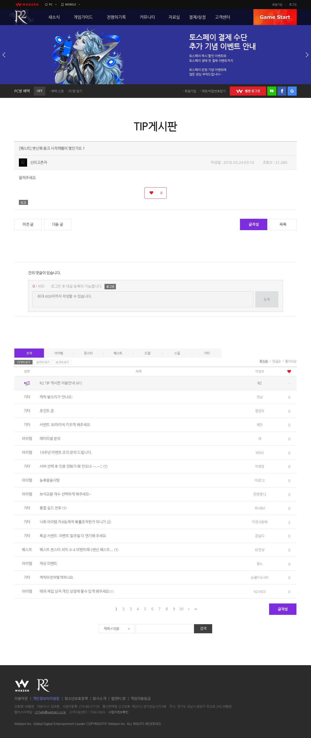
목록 (283, 224)
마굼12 (260, 480)
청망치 (259, 411)
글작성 (254, 224)
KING (260, 452)
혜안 (260, 425)
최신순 (264, 361)
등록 (266, 299)
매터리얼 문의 (50, 438)
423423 (259, 591)
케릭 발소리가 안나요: (56, 397)
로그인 (293, 4)
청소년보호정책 (76, 698)
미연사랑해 (260, 522)
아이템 (58, 353)
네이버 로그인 (271, 91)
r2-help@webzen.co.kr (50, 712)
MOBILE (70, 4)
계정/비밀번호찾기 (213, 91)
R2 (21, 17)
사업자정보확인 (118, 712)
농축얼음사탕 (50, 480)
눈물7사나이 (259, 577)
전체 (29, 353)
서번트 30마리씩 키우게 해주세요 (65, 424)
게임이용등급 (140, 698)
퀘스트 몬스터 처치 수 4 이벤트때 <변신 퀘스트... (79, 549)
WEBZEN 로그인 (248, 91)
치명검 (259, 466)
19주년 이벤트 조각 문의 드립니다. (66, 452)
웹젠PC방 (118, 698)
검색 (203, 628)
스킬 (177, 353)
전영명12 (259, 494)
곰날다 (259, 536)
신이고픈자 (38, 162)
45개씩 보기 (62, 362)
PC (51, 4)
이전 (4, 55)
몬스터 (88, 353)
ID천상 (260, 550)
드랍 (147, 353)
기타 (206, 353)
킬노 (260, 563)
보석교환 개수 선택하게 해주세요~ (65, 494)
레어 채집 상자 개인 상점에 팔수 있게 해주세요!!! (77, 591)
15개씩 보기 (23, 362)
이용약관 (21, 698)
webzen (26, 4)
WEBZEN (22, 685)
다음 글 (57, 224)
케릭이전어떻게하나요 (56, 577)
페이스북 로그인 (281, 91)
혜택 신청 (57, 91)
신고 (23, 202)
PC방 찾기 (75, 91)
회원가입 (277, 4)
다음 (307, 55)
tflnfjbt (260, 508)
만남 (260, 397)
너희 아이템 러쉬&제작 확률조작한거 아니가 (75, 522)
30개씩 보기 (43, 362)
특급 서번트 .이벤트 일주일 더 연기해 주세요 (73, 536)
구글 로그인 (292, 91)
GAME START (275, 17)
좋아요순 (291, 361)
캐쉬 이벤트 (48, 563)
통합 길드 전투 (53, 508)
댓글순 (276, 361)
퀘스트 (118, 353)
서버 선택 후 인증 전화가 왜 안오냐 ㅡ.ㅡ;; (73, 466)
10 (181, 609)
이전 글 (28, 224)
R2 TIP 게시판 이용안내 (61, 383)
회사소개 (99, 698)
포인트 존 (47, 411)
